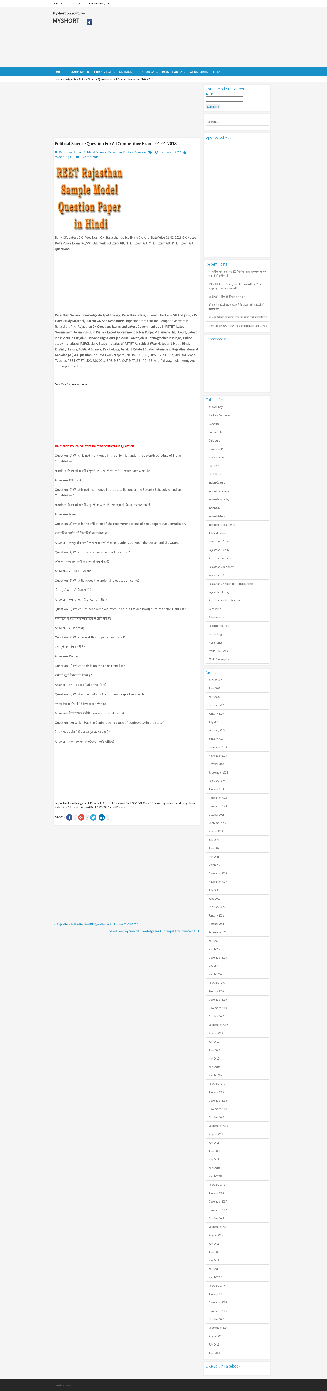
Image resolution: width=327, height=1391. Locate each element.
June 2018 (214, 1151)
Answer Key (216, 407)
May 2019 (214, 1058)
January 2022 (216, 915)
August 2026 (216, 680)
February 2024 (217, 781)
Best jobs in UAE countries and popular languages (238, 325)
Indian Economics (219, 491)
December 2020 (218, 957)
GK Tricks (214, 466)
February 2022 (217, 907)
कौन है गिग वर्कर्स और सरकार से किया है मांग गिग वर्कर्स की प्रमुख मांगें (236, 307)
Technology (215, 634)
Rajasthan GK (216, 575)
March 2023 (215, 865)
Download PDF (217, 449)
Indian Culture (217, 482)
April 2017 (214, 1269)
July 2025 (214, 722)
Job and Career (217, 533)
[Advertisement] (184, 36)
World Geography (219, 659)
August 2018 (216, 1134)
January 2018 (216, 1193)
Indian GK (214, 508)
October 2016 (216, 1319)
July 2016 (214, 1344)
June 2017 (214, 1252)
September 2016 (218, 1327)
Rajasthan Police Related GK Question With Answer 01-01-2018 (97, 924)
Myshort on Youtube (69, 13)
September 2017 (218, 1226)
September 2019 (218, 1025)
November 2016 (218, 1311)
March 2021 (215, 949)
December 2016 (218, 1302)
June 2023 (214, 848)
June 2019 (214, 1050)
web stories (216, 642)
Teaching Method (219, 626)
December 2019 (218, 999)
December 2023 (218, 797)
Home (59, 79)
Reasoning (215, 609)
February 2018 (217, 1184)
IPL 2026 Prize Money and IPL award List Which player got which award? (236, 286)
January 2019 (216, 1092)
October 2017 (216, 1218)
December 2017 (218, 1201)
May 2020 (214, 966)
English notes (217, 457)
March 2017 (215, 1277)
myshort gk (63, 157)
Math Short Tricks (219, 541)
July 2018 (214, 1142)
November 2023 (218, 806)
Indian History (217, 516)
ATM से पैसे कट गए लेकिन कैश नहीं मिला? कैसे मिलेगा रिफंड (238, 317)
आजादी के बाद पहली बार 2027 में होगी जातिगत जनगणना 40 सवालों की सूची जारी (237, 273)
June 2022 (214, 898)
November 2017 (218, 1210)
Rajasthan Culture (219, 550)
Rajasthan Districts (220, 558)
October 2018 (216, 1117)
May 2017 (214, 1260)
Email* (209, 94)
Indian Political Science (90, 152)
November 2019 (218, 1008)
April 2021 (214, 940)
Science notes (217, 617)
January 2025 (216, 739)
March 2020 (215, 974)
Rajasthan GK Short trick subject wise (231, 583)
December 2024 (218, 747)
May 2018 (214, 1159)
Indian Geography (219, 499)
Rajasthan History (219, 592)
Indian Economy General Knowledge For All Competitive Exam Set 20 (151, 931)
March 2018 (215, 1176)
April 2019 (214, 1067)
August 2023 (216, 831)
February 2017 (217, 1285)
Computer (214, 424)
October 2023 (216, 814)
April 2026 (214, 697)
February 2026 (217, 705)
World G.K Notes (218, 651)
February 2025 (217, 730)
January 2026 (216, 713)
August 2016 (216, 1336)
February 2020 (217, 983)
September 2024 (218, 772)
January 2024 (216, 789)
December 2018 (218, 1100)
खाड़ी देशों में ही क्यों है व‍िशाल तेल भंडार (227, 296)
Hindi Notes (216, 474)
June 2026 (214, 688)
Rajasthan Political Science (127, 152)
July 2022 (214, 890)
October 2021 (216, 924)
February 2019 (217, 1083)
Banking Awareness (220, 415)
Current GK (215, 432)
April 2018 (214, 1168)
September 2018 (218, 1126)
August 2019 (216, 1033)
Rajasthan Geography (221, 567)
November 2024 (218, 755)
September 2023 (218, 823)
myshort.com (63, 1385)
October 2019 (216, 1016)
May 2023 (214, 856)
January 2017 (216, 1294)
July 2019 (214, 1041)
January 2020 (216, 991)
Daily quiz (70, 79)
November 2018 (218, 1109)
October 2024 (216, 764)
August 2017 (216, 1235)
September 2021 (218, 932)
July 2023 (214, 840)
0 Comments (89, 157)
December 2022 (218, 873)
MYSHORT (67, 20)
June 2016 (214, 1353)
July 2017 (214, 1243)
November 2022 (218, 882)
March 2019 (215, 1075)
